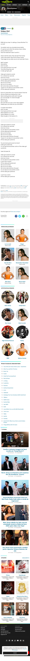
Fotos (11, 15)
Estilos (15, 4)
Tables (4, 414)
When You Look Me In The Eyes (10, 369)
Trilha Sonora (17, 12)
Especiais (3, 627)
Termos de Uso (18, 629)
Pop (13, 12)
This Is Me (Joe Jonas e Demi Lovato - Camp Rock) (14, 366)
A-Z (19, 4)
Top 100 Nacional (4, 631)
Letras (2, 15)
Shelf (4, 406)
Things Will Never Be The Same (10, 424)
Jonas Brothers (4, 33)
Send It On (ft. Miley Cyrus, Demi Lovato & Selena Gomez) (14, 421)
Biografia (24, 15)
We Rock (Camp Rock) (8, 388)
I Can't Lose (6, 411)
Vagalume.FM (25, 557)
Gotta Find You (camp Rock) (9, 376)
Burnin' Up (5, 371)
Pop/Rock (9, 12)
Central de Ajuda (18, 627)
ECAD (2, 191)
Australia (5, 418)
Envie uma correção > (16, 211)
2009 (7, 190)
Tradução (9, 28)
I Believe (5, 397)
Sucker (5, 373)
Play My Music (6, 378)
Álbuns (6, 15)
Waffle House (6, 399)
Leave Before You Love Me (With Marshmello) (13, 409)
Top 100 (9, 4)
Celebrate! (5, 392)
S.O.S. (4, 390)
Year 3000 (5, 404)
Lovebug (5, 380)
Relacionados (17, 15)
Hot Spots (3, 629)
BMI (21, 185)
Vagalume (7, 1)
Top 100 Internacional (5, 632)
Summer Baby (6, 402)
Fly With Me (6, 383)
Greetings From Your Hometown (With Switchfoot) (14, 395)
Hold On (5, 416)
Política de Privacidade (20, 631)
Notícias (24, 4)
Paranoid (5, 385)
